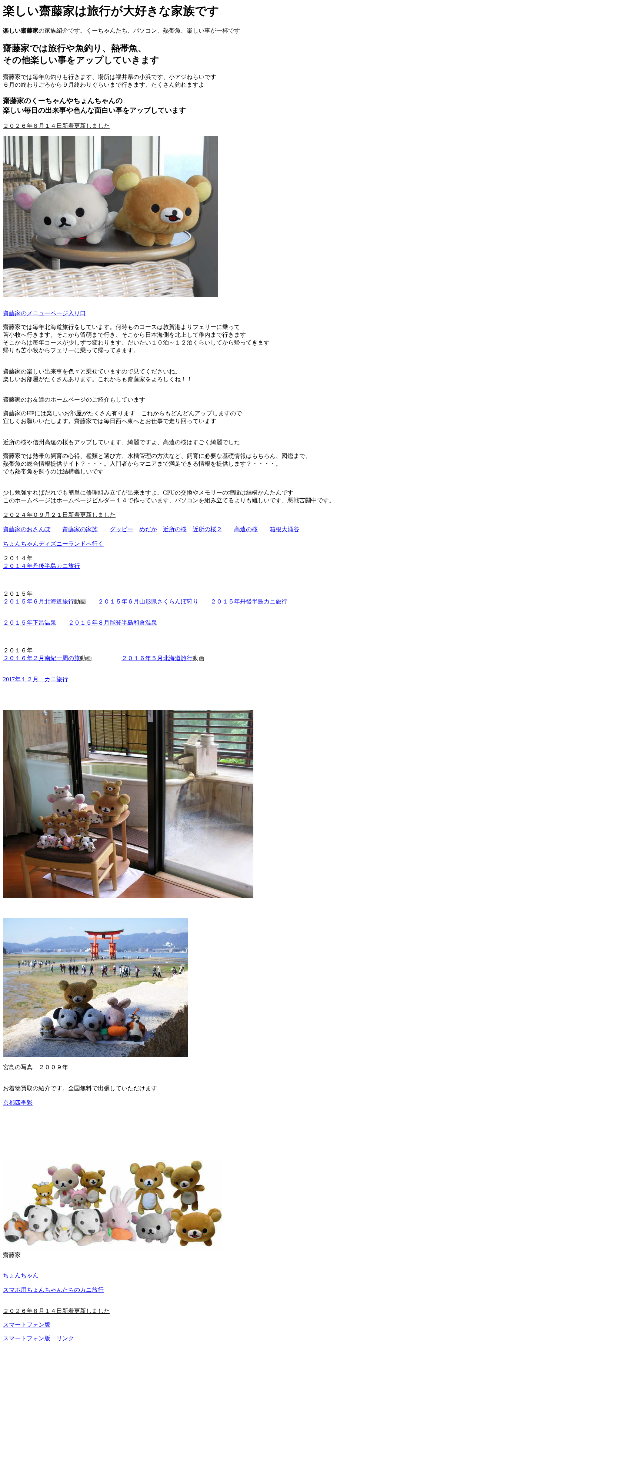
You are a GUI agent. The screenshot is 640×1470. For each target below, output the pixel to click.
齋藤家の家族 (80, 529)
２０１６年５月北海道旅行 (157, 658)
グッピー (121, 529)
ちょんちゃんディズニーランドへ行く (53, 544)
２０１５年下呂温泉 (29, 622)
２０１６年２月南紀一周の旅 (41, 658)
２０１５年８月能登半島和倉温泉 (112, 622)
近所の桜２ (207, 529)
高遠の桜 (246, 529)
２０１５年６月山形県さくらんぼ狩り (148, 601)
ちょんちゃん (21, 1275)
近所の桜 (175, 529)
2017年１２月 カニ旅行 (35, 679)
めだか (148, 529)
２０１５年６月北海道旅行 (38, 601)
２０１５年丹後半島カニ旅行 (248, 601)
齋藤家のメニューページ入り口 (44, 313)
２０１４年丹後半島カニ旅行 (41, 566)
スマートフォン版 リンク (38, 1338)
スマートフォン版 (26, 1324)
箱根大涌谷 (284, 529)
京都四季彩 (18, 1103)
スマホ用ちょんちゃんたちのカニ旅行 (53, 1290)
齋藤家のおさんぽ (26, 529)
